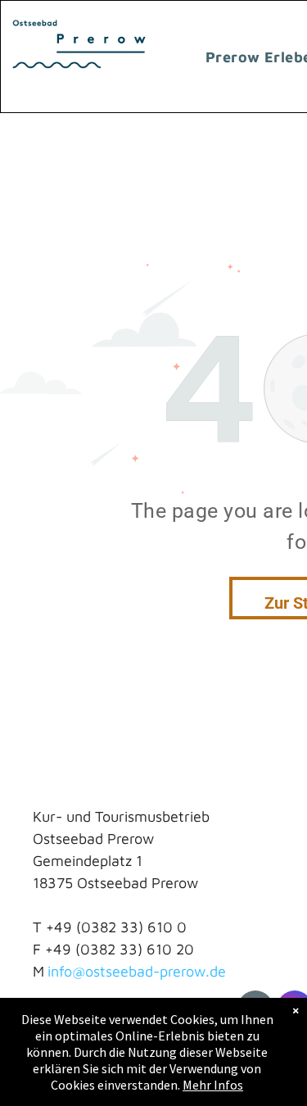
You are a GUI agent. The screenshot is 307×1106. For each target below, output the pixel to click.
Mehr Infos (213, 1085)
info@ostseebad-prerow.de (136, 971)
